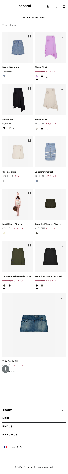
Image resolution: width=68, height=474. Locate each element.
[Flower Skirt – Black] (42, 77)
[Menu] (4, 6)
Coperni (28, 467)
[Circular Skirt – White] (4, 182)
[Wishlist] (56, 6)
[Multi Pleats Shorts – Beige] (4, 234)
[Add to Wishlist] (29, 36)
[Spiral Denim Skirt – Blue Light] (37, 182)
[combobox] (13, 446)
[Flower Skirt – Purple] (37, 77)
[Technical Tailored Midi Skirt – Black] (10, 286)
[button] (40, 6)
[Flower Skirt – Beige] (10, 129)
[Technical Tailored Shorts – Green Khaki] (37, 234)
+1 (46, 77)
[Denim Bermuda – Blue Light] (4, 77)
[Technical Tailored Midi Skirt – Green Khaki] (4, 286)
